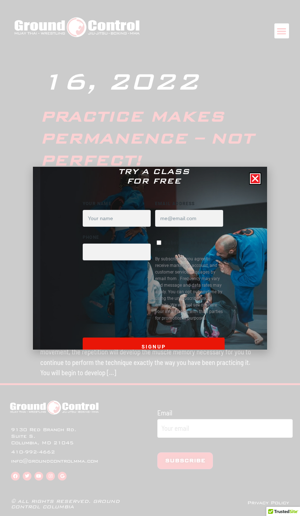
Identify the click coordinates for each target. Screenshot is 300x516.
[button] (255, 178)
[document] (150, 258)
